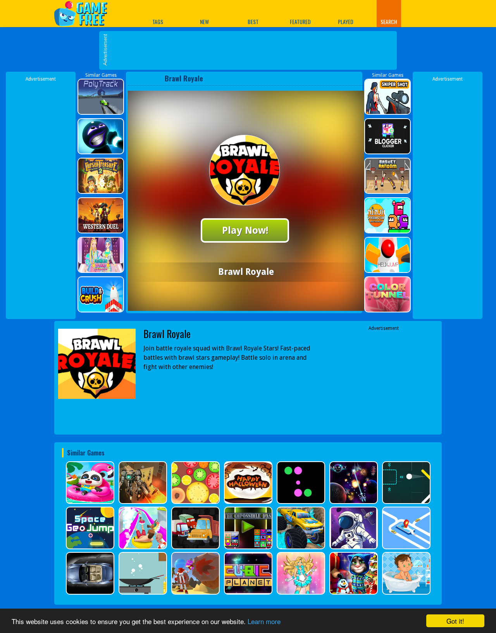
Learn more (264, 621)
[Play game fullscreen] (342, 78)
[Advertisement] (252, 50)
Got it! (455, 621)
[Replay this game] (356, 78)
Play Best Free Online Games (84, 13)
